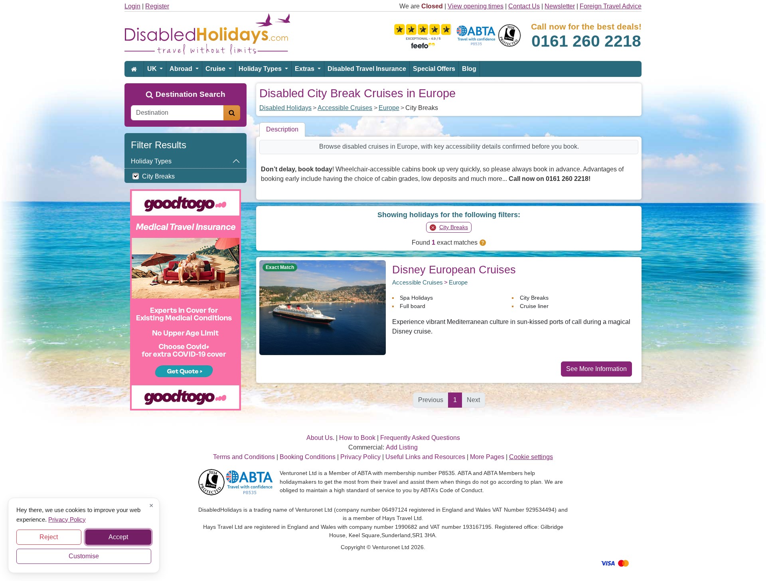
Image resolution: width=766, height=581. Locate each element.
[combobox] (177, 112)
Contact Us (524, 6)
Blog (469, 68)
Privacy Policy (67, 519)
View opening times (475, 6)
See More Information (596, 368)
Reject (48, 537)
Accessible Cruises (345, 107)
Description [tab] (282, 129)
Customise (84, 556)
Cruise (216, 68)
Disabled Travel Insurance (367, 68)
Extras (305, 68)
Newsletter (560, 6)
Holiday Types (261, 68)
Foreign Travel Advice (611, 6)
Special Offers (434, 68)
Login (132, 6)
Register (157, 6)
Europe (389, 107)
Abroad (182, 68)
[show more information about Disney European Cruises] (322, 307)
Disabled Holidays (285, 107)
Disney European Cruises (454, 269)
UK (152, 68)
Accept (118, 537)
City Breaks (158, 176)
